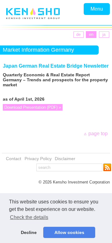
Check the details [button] (29, 217)
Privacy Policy (38, 158)
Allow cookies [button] (69, 232)
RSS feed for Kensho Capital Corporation (107, 167)
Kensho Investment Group (33, 13)
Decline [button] (29, 232)
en (91, 34)
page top (98, 133)
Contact (13, 158)
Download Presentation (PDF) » (32, 107)
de (78, 34)
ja (103, 34)
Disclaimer (65, 158)
